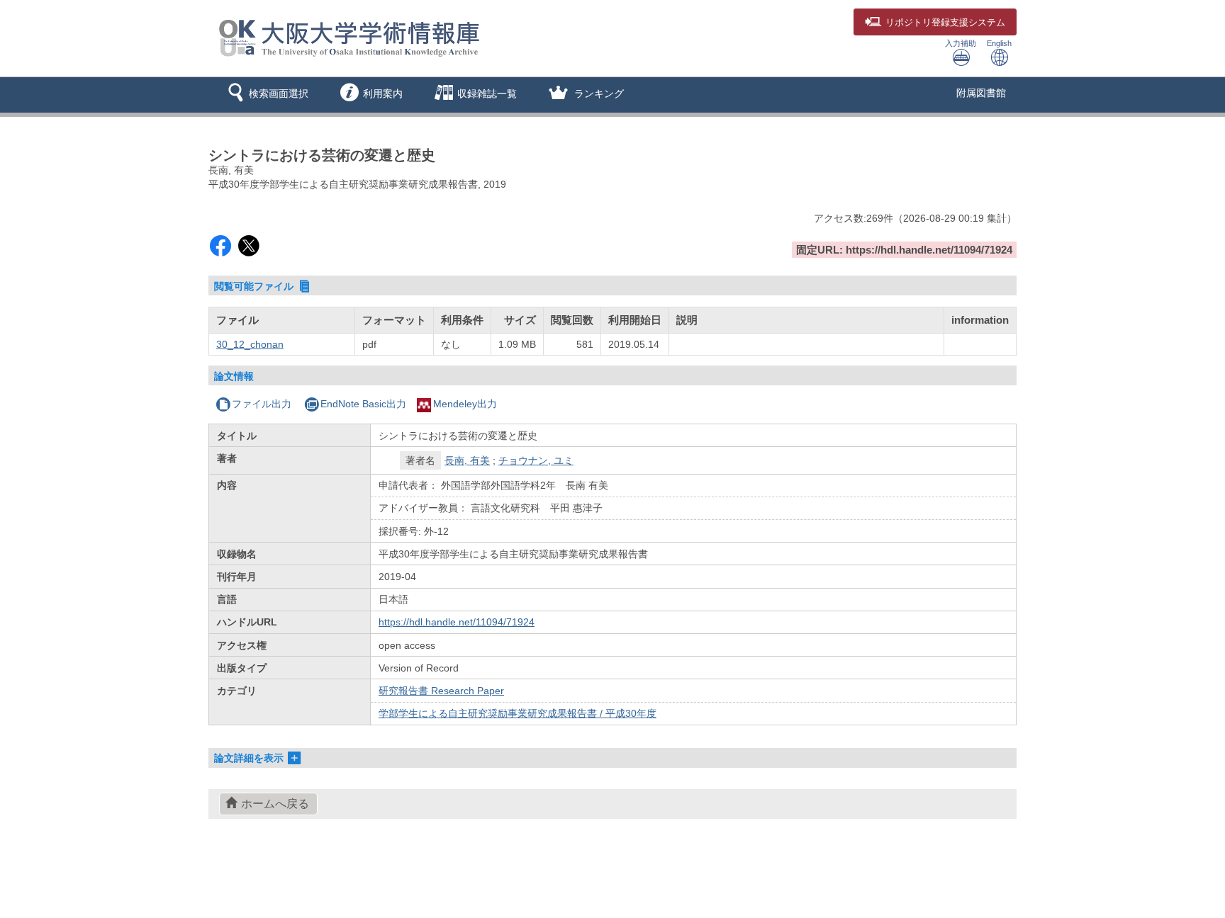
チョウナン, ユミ (536, 460)
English (999, 43)
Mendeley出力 (465, 403)
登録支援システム (945, 23)
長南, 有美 (467, 460)
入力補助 (960, 43)
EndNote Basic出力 (363, 403)
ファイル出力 (261, 403)
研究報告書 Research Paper (441, 690)
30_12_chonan (250, 344)
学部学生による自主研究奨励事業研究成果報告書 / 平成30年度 (517, 713)
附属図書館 (981, 92)
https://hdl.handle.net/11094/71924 (457, 622)
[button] (265, 95)
